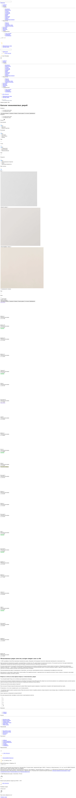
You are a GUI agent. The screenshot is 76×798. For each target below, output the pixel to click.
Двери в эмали (6, 724)
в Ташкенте (5, 744)
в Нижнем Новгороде (7, 742)
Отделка (7, 11)
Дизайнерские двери (7, 722)
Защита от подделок (9, 26)
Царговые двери (6, 719)
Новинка (15, 113)
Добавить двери (3, 796)
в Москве (5, 740)
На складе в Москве (4, 113)
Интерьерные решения (9, 19)
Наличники (7, 16)
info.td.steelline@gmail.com (8, 757)
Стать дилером (8, 33)
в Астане (4, 743)
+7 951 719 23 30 (7, 53)
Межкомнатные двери (7, 45)
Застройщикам (8, 35)
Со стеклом (27, 113)
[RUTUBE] (2, 38)
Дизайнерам (7, 34)
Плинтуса (7, 17)
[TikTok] (1, 38)
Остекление (7, 13)
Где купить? (5, 732)
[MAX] (5, 38)
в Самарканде (5, 745)
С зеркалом (3, 302)
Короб (6, 15)
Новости (7, 22)
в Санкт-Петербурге (7, 741)
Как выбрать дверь (9, 24)
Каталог (4, 5)
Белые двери (5, 723)
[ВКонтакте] (3, 38)
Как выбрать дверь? (7, 730)
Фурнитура (7, 12)
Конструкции (8, 10)
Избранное (2, 2)
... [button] (3, 701)
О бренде (5, 4)
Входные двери (6, 46)
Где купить (5, 27)
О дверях (5, 713)
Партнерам (5, 29)
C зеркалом (11, 113)
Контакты (5, 28)
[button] (3, 706)
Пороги (6, 18)
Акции (4, 30)
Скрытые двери (21, 113)
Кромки (6, 14)
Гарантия (7, 23)
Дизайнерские (32, 113)
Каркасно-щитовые (7, 720)
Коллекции (7, 9)
